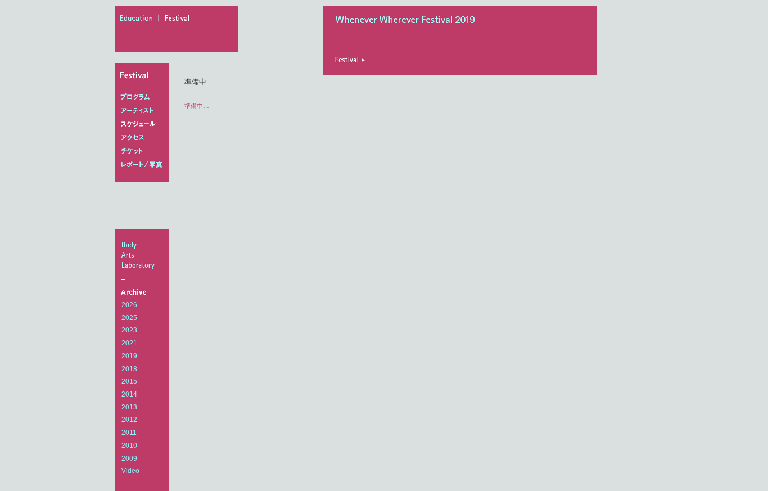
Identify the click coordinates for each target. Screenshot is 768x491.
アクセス (144, 138)
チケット (144, 151)
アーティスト (144, 111)
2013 (129, 407)
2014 (129, 394)
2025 (129, 318)
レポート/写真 (144, 165)
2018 (129, 369)
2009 (129, 458)
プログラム (144, 97)
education (139, 19)
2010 (129, 445)
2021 (129, 343)
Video (130, 471)
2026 (129, 305)
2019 (129, 356)
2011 (129, 432)
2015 (129, 381)
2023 (129, 330)
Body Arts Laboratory (143, 254)
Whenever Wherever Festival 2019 (408, 20)
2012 (129, 420)
